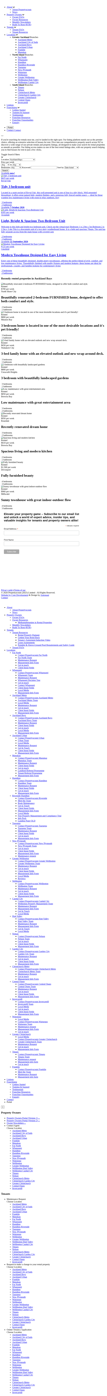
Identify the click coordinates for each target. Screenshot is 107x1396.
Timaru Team (24, 1057)
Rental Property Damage (29, 635)
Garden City (17, 949)
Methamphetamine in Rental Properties (35, 622)
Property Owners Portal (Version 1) (23, 1118)
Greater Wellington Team (29, 863)
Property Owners (14, 615)
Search (5, 170)
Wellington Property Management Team (35, 903)
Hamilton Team (24, 783)
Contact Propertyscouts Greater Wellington (36, 861)
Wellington (22, 75)
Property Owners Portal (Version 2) (23, 1120)
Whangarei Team (25, 675)
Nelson (21, 90)
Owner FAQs (18, 17)
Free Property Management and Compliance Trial (39, 816)
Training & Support (20, 112)
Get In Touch (24, 748)
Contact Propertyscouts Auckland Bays (35, 718)
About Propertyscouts (21, 9)
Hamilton (22, 62)
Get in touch (23, 665)
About (9, 607)
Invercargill (23, 102)
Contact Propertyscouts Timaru (31, 1054)
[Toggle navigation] (2, 135)
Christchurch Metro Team (29, 971)
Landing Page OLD (26, 821)
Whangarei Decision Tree (29, 680)
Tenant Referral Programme (30, 773)
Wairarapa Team (25, 1024)
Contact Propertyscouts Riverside (32, 798)
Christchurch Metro (26, 92)
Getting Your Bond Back (29, 637)
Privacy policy (7, 590)
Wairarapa (22, 72)
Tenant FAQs (18, 29)
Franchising (12, 1082)
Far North (22, 57)
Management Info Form (28, 662)
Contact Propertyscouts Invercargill (33, 1001)
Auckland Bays (24, 45)
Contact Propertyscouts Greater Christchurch (37, 1039)
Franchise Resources (21, 117)
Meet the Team (24, 801)
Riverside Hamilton (20, 796)
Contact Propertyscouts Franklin (32, 1069)
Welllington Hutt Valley (28, 80)
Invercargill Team (25, 1004)
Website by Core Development (14, 595)
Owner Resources (20, 19)
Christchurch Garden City (29, 95)
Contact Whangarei (26, 685)
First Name (9, 540)
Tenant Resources (20, 32)
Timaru (21, 87)
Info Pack (22, 818)
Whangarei (22, 60)
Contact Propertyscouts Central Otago (34, 984)
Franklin (21, 50)
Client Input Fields (26, 667)
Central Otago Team (27, 986)
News (14, 12)
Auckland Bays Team (27, 720)
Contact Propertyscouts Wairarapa (33, 1021)
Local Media (23, 690)
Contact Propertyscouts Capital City (33, 901)
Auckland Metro (25, 39)
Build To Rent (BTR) (21, 24)
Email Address (11, 529)
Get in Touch (23, 806)
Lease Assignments (26, 642)
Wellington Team (25, 886)
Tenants (10, 630)
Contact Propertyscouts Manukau (32, 758)
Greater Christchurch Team (30, 1042)
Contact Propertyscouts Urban (31, 738)
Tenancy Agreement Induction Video (34, 640)
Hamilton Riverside (26, 65)
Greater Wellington (26, 77)
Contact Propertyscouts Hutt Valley (33, 919)
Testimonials (17, 115)
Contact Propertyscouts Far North (32, 655)
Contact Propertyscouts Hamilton (32, 780)
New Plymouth (24, 70)
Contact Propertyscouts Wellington (33, 883)
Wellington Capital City (28, 82)
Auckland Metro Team (28, 700)
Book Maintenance (26, 803)
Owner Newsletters (16, 1123)
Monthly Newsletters (21, 22)
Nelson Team (24, 939)
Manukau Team (25, 760)
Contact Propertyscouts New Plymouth (35, 843)
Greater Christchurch (27, 97)
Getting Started (18, 110)
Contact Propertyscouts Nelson (31, 936)
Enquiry (15, 122)
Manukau (22, 52)
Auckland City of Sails (28, 42)
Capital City (17, 898)
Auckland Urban (25, 47)
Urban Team (23, 740)
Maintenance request (27, 856)
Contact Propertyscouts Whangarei (33, 672)
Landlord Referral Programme (31, 770)
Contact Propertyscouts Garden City (34, 951)
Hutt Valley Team (25, 921)
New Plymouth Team (27, 846)
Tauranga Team (24, 828)
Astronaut (44, 595)
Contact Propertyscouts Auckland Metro (35, 698)
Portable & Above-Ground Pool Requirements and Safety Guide (46, 645)
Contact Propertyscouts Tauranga (32, 826)
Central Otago (24, 100)
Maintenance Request (27, 660)
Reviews (21, 878)
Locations (11, 650)
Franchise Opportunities (22, 120)
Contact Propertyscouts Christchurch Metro (37, 969)
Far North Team (25, 657)
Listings (10, 105)
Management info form (28, 1062)
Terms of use (19, 590)
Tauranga (22, 67)
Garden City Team (26, 954)
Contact (4, 597)
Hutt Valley (17, 916)
